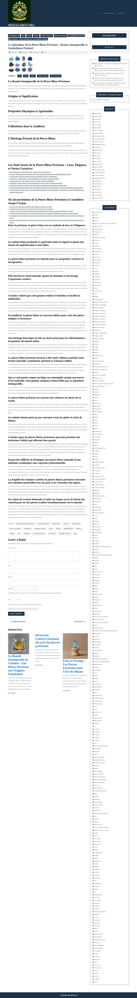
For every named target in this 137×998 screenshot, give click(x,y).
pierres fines (98, 788)
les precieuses (99, 619)
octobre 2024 (98, 175)
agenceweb (98, 226)
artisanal (97, 280)
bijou (96, 358)
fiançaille (97, 530)
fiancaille (97, 527)
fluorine (97, 541)
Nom (10, 565)
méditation (27, 533)
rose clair (97, 838)
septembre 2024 (99, 178)
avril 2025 (97, 158)
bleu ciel (97, 403)
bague (96, 296)
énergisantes (27, 528)
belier (96, 350)
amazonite (97, 249)
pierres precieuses (60, 35)
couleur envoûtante (15, 528)
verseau (97, 956)
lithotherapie (98, 628)
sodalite (97, 906)
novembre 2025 (99, 139)
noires (96, 678)
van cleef (97, 951)
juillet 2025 (98, 150)
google (96, 560)
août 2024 (97, 181)
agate (96, 221)
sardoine (97, 869)
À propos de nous (109, 13)
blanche (97, 392)
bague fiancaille (99, 319)
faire (95, 518)
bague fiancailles (100, 322)
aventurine (97, 291)
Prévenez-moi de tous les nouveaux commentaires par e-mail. (26, 604)
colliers (96, 465)
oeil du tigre (98, 704)
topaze (96, 931)
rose (95, 836)
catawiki (97, 440)
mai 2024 (97, 189)
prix (95, 816)
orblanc (96, 740)
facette (51, 528)
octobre (96, 690)
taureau (96, 923)
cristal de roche (99, 487)
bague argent (98, 299)
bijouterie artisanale (101, 367)
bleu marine (98, 412)
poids (96, 796)
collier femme (99, 462)
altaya (96, 243)
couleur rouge (99, 485)
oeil (95, 692)
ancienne (97, 257)
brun (95, 426)
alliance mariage (99, 237)
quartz (96, 822)
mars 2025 (97, 161)
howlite (96, 583)
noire (96, 676)
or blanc (97, 729)
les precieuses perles (101, 622)
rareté (75, 533)
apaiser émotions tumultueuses (25, 523)
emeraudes (97, 510)
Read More (11, 693)
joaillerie (11, 533)
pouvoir (97, 808)
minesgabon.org (21, 25)
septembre (97, 883)
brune (96, 428)
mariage (97, 639)
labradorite (98, 605)
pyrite (96, 819)
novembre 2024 (99, 172)
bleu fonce (97, 409)
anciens (96, 263)
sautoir (96, 872)
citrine (96, 454)
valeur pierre (98, 948)
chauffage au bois (100, 448)
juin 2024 (97, 187)
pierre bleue (52, 533)
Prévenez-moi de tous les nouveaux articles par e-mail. (24, 609)
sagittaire (97, 861)
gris (95, 566)
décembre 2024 (99, 170)
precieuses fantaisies (101, 813)
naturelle (97, 670)
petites (96, 765)
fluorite (96, 544)
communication (99, 468)
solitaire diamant (99, 912)
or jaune (97, 732)
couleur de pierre (46, 35)
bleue (96, 414)
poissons (97, 799)
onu (95, 706)
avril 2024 (97, 192)
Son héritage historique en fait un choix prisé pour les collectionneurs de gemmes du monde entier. (38, 185)
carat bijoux (98, 434)
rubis (96, 858)
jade (95, 586)
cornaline (97, 471)
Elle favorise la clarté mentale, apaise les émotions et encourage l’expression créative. (34, 179)
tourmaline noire (99, 940)
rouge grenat (98, 853)
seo (95, 881)
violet (96, 976)
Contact (121, 13)
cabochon (66, 523)
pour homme (98, 805)
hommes (97, 580)
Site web (10, 588)
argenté (96, 274)
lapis (96, 608)
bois (95, 420)
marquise (97, 645)
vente (96, 954)
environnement (99, 513)
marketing (97, 642)
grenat (96, 563)
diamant (97, 493)
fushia (96, 549)
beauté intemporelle (43, 523)
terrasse (97, 926)
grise (96, 569)
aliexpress (97, 232)
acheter (96, 218)
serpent (96, 886)
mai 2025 (97, 156)
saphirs (96, 867)
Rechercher (109, 35)
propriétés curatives (64, 533)
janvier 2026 (98, 133)
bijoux (96, 372)
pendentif (97, 749)
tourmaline (98, 937)
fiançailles (97, 532)
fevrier (96, 524)
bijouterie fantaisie (100, 369)
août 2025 (97, 147)
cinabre (96, 451)
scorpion (97, 878)
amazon (97, 246)
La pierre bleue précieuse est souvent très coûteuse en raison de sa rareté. (31, 207)
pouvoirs (97, 810)
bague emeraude (99, 310)
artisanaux (97, 285)
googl (96, 558)
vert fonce (97, 968)
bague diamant (99, 308)
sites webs (97, 900)
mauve (96, 653)
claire (96, 456)
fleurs (96, 538)
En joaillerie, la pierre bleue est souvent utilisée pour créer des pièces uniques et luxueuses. (36, 183)
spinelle (97, 914)
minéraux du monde (101, 659)
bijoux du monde (100, 375)
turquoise (97, 942)
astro (96, 288)
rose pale (97, 844)
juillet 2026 (98, 116)
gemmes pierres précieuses (103, 555)
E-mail (10, 577)
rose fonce (97, 841)
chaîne (96, 442)
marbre (96, 636)
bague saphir (98, 336)
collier (96, 459)
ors (95, 743)
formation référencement (102, 546)
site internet (98, 895)
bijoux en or (98, 378)
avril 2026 (97, 125)
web (95, 982)
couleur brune (99, 476)
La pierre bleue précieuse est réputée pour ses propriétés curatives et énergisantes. (33, 176)
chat (95, 445)
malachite (97, 633)
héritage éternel (68, 528)
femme (96, 521)
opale (96, 715)
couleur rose (98, 482)
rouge (96, 850)
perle (96, 754)
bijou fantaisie (99, 361)
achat (96, 215)
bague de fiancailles (101, 302)
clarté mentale (76, 523)
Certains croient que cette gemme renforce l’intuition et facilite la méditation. (32, 181)
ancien (96, 254)
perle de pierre (99, 757)
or (95, 726)
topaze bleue (98, 934)
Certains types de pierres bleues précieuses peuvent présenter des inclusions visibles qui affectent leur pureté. (41, 211)
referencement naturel (101, 830)
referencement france (101, 827)
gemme (58, 528)
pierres (96, 785)
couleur (36, 35)
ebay (96, 504)
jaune (96, 597)
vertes (96, 973)
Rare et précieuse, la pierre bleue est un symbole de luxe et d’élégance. (30, 172)
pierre (96, 768)
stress (96, 917)
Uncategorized (99, 945)
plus (95, 794)
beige (96, 347)
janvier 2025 (98, 167)
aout (95, 268)
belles (96, 353)
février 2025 (98, 164)
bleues (29, 35)
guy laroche (98, 572)
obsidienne (98, 687)
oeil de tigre (98, 701)
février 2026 (98, 130)
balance (97, 344)
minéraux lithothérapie (102, 662)
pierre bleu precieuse (39, 533)
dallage (96, 490)
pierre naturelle (99, 782)
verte (96, 971)
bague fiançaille (99, 316)
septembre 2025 (99, 144)
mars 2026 (97, 128)
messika (97, 656)
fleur (96, 535)
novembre (97, 684)
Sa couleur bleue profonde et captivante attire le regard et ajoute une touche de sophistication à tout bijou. (40, 174)
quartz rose (98, 824)
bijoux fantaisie (99, 381)
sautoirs (97, 875)
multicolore (98, 664)
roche (96, 833)
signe (96, 889)
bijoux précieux (99, 386)
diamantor (97, 499)
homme (96, 577)
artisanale (97, 282)
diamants (97, 501)
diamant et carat (99, 496)
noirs (96, 681)
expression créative (40, 528)
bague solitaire (99, 339)
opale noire (98, 721)
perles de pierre (99, 760)
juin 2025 (97, 153)
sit (95, 892)
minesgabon (24, 52)
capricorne (97, 431)
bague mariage (99, 327)
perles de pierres (99, 763)
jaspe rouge (98, 594)
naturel (96, 667)
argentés (97, 277)
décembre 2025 (99, 136)
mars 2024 (97, 195)
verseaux (97, 959)
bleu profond (56, 523)
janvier (96, 588)
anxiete (96, 265)
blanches (97, 395)
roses (96, 847)
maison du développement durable (105, 631)
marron (96, 647)
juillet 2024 (98, 184)
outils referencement (101, 746)
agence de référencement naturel (105, 223)
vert (95, 962)
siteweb (96, 903)
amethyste (97, 251)
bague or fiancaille (100, 333)
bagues (96, 341)
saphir (96, 864)
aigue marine (98, 229)
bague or (97, 330)
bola (95, 423)
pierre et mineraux (100, 779)
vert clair (97, 965)
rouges (96, 855)
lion (95, 625)
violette (96, 979)
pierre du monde (99, 777)
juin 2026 (97, 119)
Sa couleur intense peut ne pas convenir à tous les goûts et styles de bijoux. (31, 209)
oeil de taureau (99, 698)
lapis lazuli (98, 611)
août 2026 (97, 114)
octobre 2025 (98, 142)
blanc (96, 389)
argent (96, 271)
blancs (96, 397)
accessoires (98, 212)
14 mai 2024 (14, 52)
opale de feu (98, 718)
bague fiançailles (100, 324)
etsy (95, 515)
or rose (96, 735)
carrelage (97, 437)
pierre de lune (99, 774)
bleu (23, 35)
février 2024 (98, 198)
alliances (97, 240)
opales (96, 723)
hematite (97, 574)
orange (96, 737)
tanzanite (97, 920)
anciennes (97, 260)
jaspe (96, 591)
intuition (78, 528)
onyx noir (97, 712)
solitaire (97, 909)
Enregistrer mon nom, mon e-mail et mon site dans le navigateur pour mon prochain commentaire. (36, 593)
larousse (97, 614)
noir (95, 673)
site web (97, 897)
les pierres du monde (101, 617)
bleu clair (97, 406)
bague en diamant (100, 313)
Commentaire (12, 548)
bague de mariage (100, 305)
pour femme (98, 802)
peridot (96, 751)
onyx (96, 709)
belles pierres (98, 355)
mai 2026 (97, 122)
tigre (95, 928)
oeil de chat (98, 695)
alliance (97, 235)
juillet (96, 603)
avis (95, 294)
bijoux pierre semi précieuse (103, 383)
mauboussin (98, 650)
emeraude (97, 507)
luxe (19, 533)
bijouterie (97, 364)
